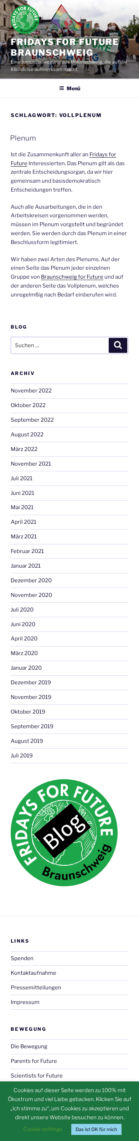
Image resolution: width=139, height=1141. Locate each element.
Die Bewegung (29, 1046)
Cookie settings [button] (42, 1129)
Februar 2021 (27, 551)
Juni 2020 (23, 624)
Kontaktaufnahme (33, 973)
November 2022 (31, 390)
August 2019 (27, 741)
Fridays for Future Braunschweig (65, 47)
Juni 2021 (22, 493)
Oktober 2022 (28, 405)
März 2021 (24, 536)
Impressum (25, 1002)
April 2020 (24, 638)
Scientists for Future (37, 1075)
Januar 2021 (26, 566)
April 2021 (23, 522)
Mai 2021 (22, 507)
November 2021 (31, 464)
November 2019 (31, 697)
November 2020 (31, 595)
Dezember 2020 (31, 580)
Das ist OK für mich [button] (96, 1129)
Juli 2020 (22, 610)
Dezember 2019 (31, 682)
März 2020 (24, 653)
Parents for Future (34, 1061)
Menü (73, 88)
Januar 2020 (26, 668)
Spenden (22, 958)
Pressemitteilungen (36, 987)
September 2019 (32, 726)
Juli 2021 (21, 478)
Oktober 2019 (28, 712)
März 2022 (24, 449)
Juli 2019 (22, 755)
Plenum (23, 138)
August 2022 (27, 434)
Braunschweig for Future (72, 277)
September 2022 (32, 420)
